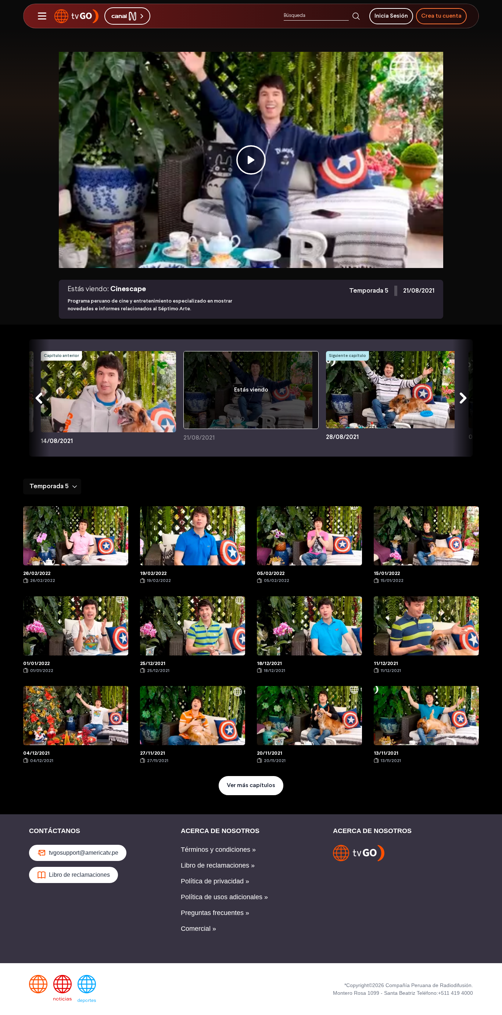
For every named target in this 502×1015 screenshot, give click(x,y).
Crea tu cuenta (441, 16)
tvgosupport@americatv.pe (83, 853)
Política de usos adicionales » (224, 897)
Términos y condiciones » (218, 849)
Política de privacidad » (215, 881)
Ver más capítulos (251, 785)
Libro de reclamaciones (79, 875)
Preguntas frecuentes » (215, 912)
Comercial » (198, 928)
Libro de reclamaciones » (218, 865)
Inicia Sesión (391, 16)
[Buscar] (356, 16)
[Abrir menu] (42, 16)
